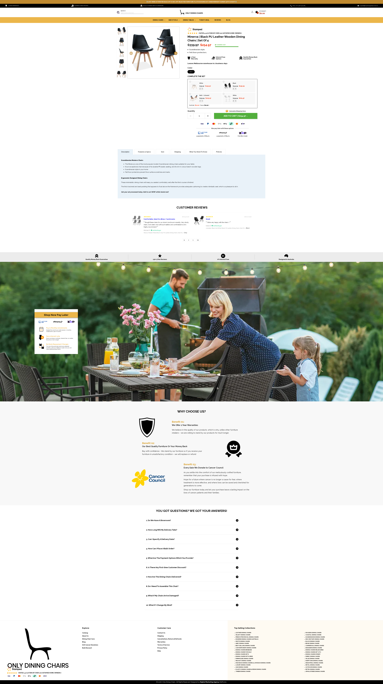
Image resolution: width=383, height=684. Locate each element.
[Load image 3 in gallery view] (121, 53)
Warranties (161, 642)
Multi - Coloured (204, 95)
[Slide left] (131, 53)
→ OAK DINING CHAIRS (241, 667)
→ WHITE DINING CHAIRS (242, 641)
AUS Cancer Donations (90, 645)
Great (208, 219)
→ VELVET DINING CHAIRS (242, 635)
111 (198, 240)
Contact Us (161, 633)
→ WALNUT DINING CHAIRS (242, 660)
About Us (85, 636)
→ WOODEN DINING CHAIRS (312, 632)
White (201, 83)
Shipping (177, 152)
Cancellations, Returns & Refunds (169, 639)
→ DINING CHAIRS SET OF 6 (312, 652)
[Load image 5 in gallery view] (121, 74)
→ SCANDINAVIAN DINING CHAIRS (314, 637)
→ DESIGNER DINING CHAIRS (313, 648)
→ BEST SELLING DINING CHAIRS (244, 645)
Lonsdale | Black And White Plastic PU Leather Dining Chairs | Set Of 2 (225, 228)
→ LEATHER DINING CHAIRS (242, 632)
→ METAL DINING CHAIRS (312, 665)
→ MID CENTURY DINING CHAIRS (314, 639)
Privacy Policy (162, 648)
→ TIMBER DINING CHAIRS (242, 671)
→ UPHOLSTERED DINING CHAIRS (314, 671)
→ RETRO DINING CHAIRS (312, 669)
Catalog (85, 633)
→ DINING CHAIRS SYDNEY (312, 654)
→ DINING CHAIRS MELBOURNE (313, 650)
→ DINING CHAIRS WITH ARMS (243, 656)
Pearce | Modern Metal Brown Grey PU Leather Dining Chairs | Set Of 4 (163, 232)
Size (162, 152)
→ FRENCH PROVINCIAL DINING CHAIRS (246, 637)
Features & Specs (144, 152)
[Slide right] (176, 53)
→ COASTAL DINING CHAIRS (312, 635)
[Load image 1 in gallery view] (121, 31)
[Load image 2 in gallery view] (121, 42)
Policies (219, 152)
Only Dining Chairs (168, 682)
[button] (130, 12)
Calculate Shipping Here (237, 111)
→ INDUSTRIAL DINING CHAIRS (313, 663)
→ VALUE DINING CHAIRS (311, 658)
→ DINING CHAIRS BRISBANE (243, 650)
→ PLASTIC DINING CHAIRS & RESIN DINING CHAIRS (250, 669)
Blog (84, 642)
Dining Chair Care (88, 639)
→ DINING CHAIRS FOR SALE (242, 652)
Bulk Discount (87, 648)
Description (125, 152)
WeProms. (213, 682)
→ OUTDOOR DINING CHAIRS (313, 667)
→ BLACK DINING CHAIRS (312, 641)
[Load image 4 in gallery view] (121, 63)
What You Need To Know (198, 152)
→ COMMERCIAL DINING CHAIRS (314, 645)
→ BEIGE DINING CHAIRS (311, 643)
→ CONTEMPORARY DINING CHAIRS (245, 648)
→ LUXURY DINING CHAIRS (242, 665)
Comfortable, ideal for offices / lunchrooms (159, 219)
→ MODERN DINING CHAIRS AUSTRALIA (246, 639)
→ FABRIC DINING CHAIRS (312, 656)
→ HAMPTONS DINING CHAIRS (313, 660)
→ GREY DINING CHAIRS (241, 643)
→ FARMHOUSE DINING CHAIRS (243, 658)
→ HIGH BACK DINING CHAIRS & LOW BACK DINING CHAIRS (252, 663)
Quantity (191, 111)
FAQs (159, 651)
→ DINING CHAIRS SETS (241, 654)
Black (191, 71)
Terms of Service (163, 645)
